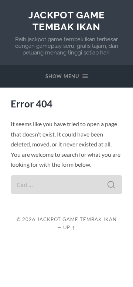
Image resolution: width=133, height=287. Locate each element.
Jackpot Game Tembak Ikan (66, 20)
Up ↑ (69, 227)
